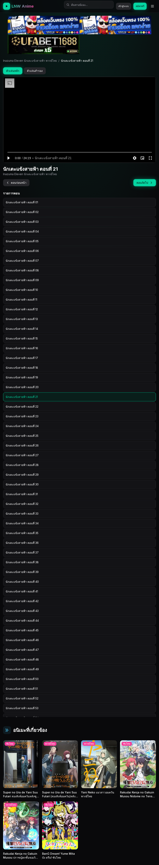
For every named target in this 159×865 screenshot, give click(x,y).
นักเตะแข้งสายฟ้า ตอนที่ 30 (22, 484)
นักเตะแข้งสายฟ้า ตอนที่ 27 (22, 455)
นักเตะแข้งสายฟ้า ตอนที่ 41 (22, 591)
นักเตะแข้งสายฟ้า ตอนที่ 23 (22, 416)
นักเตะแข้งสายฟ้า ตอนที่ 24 (22, 426)
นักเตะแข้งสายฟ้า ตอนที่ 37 (22, 552)
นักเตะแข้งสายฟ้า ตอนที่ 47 (22, 649)
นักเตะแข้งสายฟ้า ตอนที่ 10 (22, 289)
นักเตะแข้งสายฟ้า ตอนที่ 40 (22, 581)
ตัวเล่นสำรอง (35, 70)
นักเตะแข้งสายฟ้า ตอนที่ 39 (22, 572)
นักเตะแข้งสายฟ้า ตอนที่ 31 (22, 494)
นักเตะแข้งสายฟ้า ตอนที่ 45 (22, 630)
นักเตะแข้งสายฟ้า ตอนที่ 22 (22, 406)
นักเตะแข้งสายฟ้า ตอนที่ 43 (22, 610)
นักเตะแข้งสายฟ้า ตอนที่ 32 (22, 503)
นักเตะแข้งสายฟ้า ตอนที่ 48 (22, 659)
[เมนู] (152, 6)
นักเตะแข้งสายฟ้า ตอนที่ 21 (22, 396)
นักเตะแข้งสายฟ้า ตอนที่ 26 (22, 445)
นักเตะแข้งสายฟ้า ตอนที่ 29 (22, 474)
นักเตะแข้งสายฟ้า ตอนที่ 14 (22, 328)
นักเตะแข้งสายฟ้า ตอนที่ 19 (22, 377)
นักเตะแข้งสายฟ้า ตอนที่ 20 (22, 387)
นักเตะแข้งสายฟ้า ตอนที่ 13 (22, 319)
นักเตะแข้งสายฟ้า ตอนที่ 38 (22, 562)
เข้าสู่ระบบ (123, 6)
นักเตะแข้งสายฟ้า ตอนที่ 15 (22, 338)
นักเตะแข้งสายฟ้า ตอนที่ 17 (22, 358)
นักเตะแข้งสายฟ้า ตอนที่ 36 (22, 542)
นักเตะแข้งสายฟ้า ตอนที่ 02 (22, 212)
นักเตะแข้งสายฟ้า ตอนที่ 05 (22, 241)
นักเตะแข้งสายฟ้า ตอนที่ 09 (22, 280)
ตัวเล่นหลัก (12, 70)
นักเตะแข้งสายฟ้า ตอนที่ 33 (22, 513)
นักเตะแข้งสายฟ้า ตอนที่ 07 (22, 260)
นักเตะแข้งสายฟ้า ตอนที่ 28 (22, 465)
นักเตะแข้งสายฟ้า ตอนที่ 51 (22, 688)
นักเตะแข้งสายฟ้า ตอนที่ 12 (22, 309)
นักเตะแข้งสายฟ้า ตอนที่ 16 (22, 348)
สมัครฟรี (140, 6)
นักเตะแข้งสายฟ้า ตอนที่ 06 (22, 251)
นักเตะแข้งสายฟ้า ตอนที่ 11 (21, 299)
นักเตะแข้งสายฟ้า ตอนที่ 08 (22, 270)
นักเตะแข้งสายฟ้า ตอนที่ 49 (22, 669)
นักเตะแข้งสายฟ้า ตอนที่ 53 (22, 708)
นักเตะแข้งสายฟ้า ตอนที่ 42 (22, 601)
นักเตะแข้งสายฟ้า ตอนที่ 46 (22, 640)
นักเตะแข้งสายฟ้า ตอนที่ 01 (22, 202)
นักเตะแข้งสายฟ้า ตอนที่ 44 (22, 620)
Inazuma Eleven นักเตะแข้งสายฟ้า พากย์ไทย (30, 60)
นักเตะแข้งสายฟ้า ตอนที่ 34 (22, 523)
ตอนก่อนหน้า (18, 182)
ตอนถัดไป (142, 182)
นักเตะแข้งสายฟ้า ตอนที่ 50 (22, 679)
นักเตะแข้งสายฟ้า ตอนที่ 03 (22, 221)
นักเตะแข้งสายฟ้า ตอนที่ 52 (22, 698)
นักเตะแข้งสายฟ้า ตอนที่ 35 (22, 533)
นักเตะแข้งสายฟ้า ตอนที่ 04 (22, 231)
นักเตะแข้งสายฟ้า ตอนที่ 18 (22, 367)
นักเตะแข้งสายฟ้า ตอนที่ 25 (22, 435)
